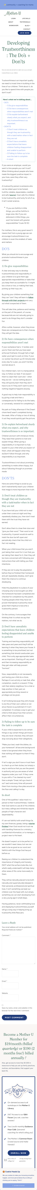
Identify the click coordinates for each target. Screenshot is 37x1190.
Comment (6, 935)
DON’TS (7, 126)
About (10, 22)
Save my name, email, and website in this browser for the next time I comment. (17, 1009)
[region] (18, 1179)
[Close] (35, 1170)
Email (4, 981)
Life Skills (26, 18)
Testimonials (25, 22)
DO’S (6, 102)
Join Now (24, 33)
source (13, 195)
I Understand (19, 1185)
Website (5, 993)
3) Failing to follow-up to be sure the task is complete (18, 154)
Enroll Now (18, 1153)
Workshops (13, 25)
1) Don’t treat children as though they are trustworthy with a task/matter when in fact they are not (20, 133)
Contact (26, 29)
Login (13, 18)
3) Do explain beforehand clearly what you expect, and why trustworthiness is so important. (19, 119)
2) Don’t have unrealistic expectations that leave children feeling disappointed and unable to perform (19, 145)
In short (10, 159)
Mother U (12, 13)
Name (5, 969)
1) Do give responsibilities (17, 105)
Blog (27, 26)
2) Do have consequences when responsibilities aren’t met (20, 110)
